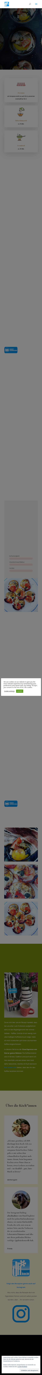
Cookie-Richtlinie (22, 1366)
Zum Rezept (11, 60)
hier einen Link (10, 1067)
